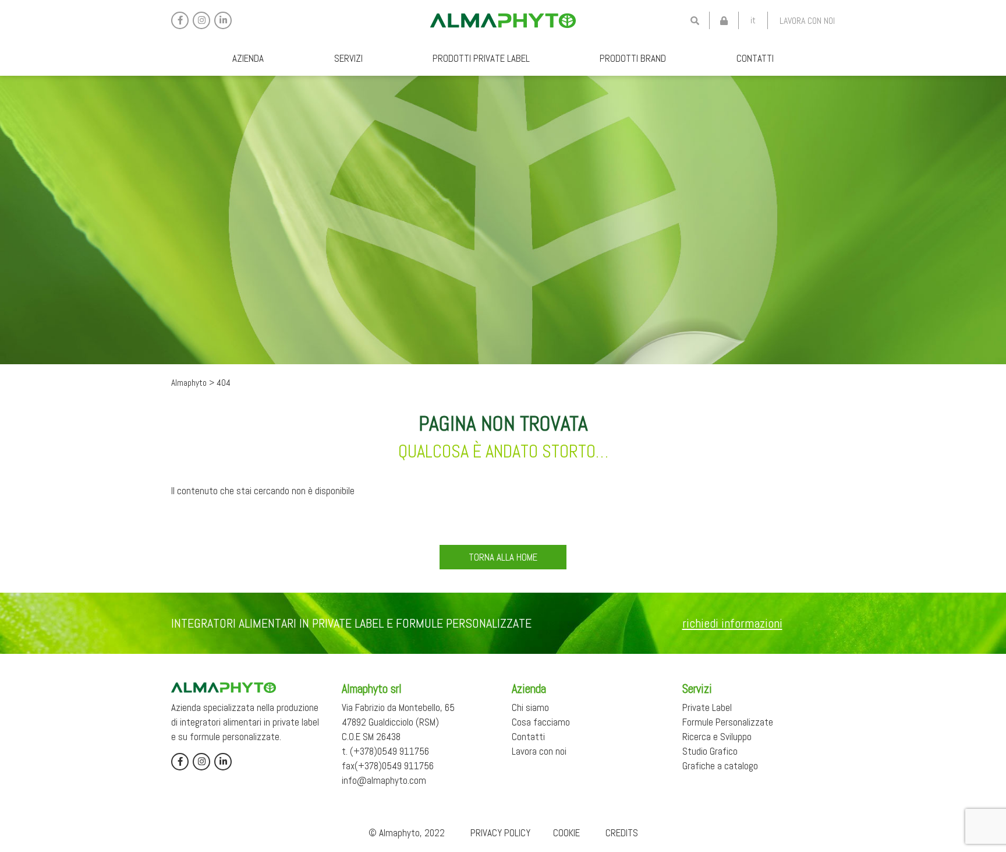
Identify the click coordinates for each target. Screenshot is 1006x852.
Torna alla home (503, 557)
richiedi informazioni (732, 623)
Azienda (248, 58)
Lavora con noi (807, 21)
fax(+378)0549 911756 (388, 765)
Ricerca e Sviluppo (717, 736)
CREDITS (621, 832)
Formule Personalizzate (727, 722)
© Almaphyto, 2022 (407, 832)
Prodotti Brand (633, 58)
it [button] (753, 20)
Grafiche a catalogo (720, 765)
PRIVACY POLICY (500, 832)
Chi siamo (530, 707)
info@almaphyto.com (384, 780)
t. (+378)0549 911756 (385, 751)
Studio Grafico (710, 751)
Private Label (707, 707)
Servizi (348, 58)
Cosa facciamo (541, 722)
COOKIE (566, 832)
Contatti (755, 58)
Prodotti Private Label (481, 58)
